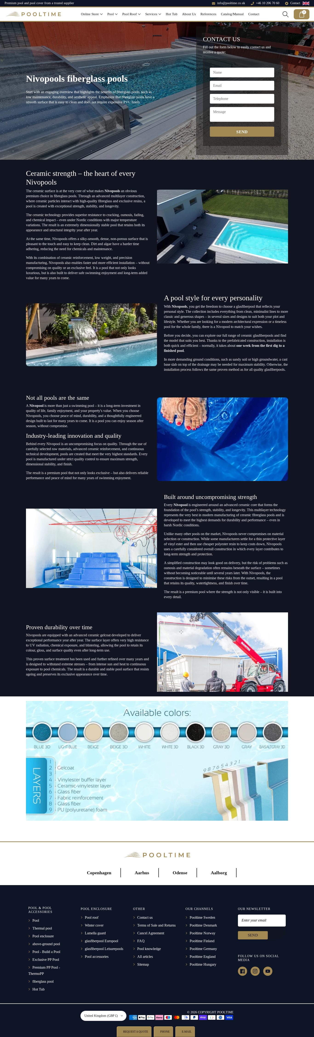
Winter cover (94, 925)
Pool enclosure (43, 936)
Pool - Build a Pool (46, 952)
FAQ (141, 941)
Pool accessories (96, 957)
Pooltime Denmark (203, 925)
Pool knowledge (149, 949)
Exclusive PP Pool (45, 960)
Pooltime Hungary (203, 964)
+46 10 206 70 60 (267, 3)
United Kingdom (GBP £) (101, 1015)
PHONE (165, 1031)
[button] (92, 14)
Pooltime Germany (203, 949)
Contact (295, 3)
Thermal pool (42, 928)
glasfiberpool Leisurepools (104, 949)
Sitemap (143, 964)
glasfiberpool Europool (101, 941)
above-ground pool (46, 944)
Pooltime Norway (202, 933)
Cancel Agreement (150, 933)
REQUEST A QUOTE (135, 1031)
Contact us (145, 917)
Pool (35, 920)
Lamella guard (95, 933)
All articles (145, 957)
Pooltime (225, 1012)
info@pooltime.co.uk (231, 3)
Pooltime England (203, 957)
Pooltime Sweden (202, 917)
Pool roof (91, 917)
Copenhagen (99, 872)
